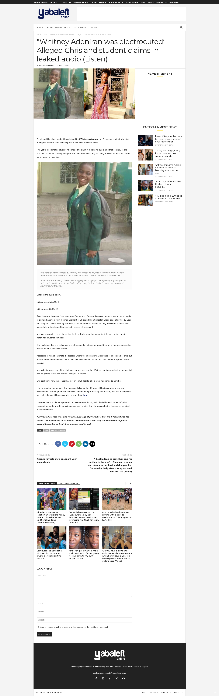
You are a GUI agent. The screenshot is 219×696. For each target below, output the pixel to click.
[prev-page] (126, 483)
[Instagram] (103, 679)
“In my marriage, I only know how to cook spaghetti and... (167, 153)
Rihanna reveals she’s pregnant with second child (57, 460)
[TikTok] (109, 679)
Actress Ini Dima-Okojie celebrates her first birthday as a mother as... (168, 168)
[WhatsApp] (79, 444)
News (94, 27)
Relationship (132, 2)
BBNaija (102, 2)
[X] (65, 444)
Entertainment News (79, 2)
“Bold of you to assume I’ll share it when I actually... (168, 184)
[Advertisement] (131, 14)
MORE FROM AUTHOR (68, 483)
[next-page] (130, 483)
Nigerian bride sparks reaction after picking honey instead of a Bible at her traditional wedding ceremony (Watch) (51, 517)
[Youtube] (123, 679)
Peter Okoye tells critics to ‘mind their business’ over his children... (168, 139)
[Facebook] (58, 444)
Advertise (174, 2)
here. (85, 395)
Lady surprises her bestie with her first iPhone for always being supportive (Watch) (49, 555)
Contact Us (161, 2)
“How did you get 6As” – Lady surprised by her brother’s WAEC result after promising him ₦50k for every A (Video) (84, 517)
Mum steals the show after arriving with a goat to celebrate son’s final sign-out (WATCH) (116, 516)
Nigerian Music (116, 2)
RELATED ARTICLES (47, 483)
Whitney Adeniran (58, 430)
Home (64, 2)
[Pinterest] (72, 444)
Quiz (143, 2)
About (144, 692)
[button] (181, 27)
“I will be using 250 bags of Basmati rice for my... (168, 197)
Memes (150, 2)
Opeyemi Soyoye (46, 65)
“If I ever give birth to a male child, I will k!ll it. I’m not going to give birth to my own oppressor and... (84, 555)
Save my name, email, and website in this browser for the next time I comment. (74, 627)
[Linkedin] (85, 444)
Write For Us (166, 692)
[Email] (92, 444)
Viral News (80, 27)
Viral (94, 2)
